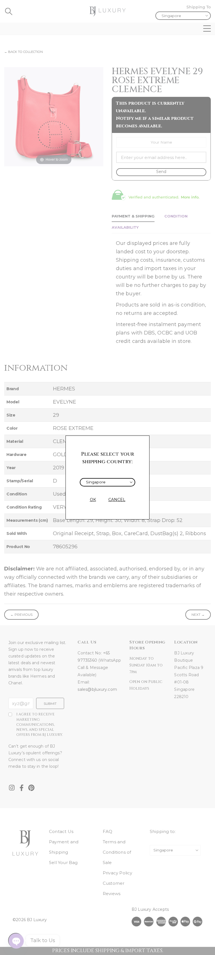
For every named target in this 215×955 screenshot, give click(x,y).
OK (93, 499)
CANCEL (116, 499)
